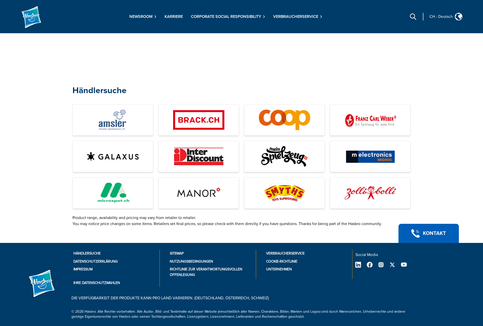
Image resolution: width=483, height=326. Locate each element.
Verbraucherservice (285, 253)
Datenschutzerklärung (95, 261)
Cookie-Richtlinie (281, 261)
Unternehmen (279, 269)
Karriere (174, 16)
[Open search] (413, 16)
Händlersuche (99, 90)
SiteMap (177, 253)
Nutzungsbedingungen (191, 261)
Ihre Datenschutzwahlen (96, 283)
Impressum (83, 269)
